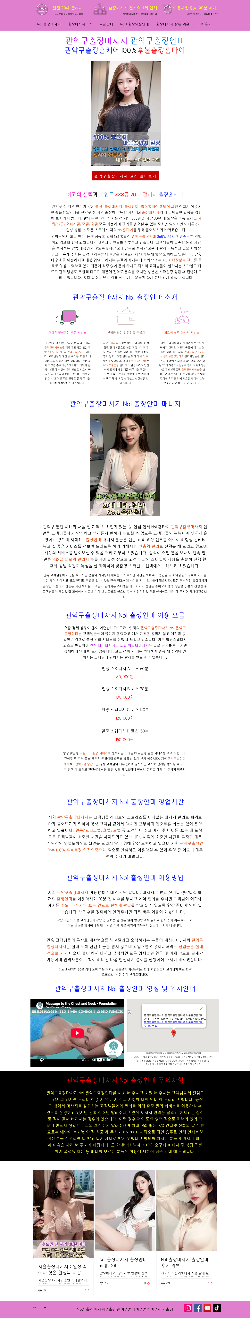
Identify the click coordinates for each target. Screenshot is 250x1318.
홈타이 (164, 206)
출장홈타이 (168, 50)
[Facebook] (198, 1308)
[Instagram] (188, 1308)
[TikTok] (217, 1308)
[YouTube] (207, 1308)
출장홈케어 (102, 50)
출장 (150, 1106)
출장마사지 (108, 41)
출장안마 (169, 41)
